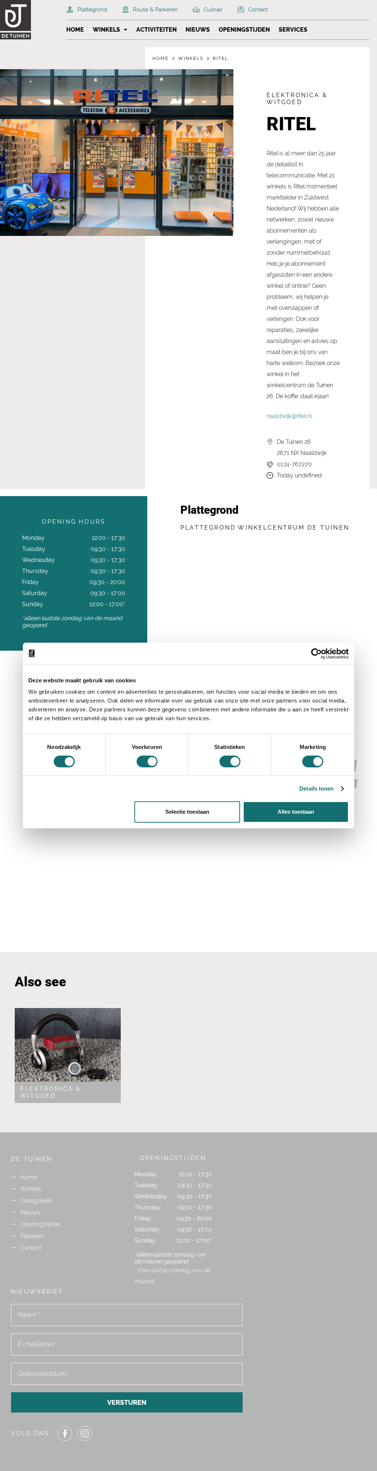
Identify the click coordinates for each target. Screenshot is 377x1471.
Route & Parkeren (155, 9)
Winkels (106, 29)
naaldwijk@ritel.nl (289, 416)
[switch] (147, 761)
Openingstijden (244, 29)
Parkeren (32, 1236)
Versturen (127, 1402)
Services (293, 29)
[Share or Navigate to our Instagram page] (84, 1433)
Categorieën (36, 1200)
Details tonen (316, 788)
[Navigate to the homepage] (29, 19)
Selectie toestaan (187, 812)
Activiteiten (156, 29)
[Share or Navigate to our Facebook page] (64, 1433)
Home (75, 29)
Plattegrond (92, 9)
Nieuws (198, 29)
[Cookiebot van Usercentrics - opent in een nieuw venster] (316, 653)
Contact (258, 9)
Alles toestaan (296, 812)
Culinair (213, 9)
